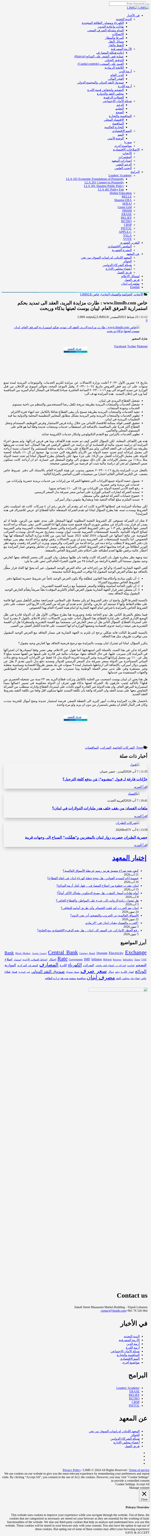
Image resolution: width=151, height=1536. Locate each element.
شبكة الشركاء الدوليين (125, 1438)
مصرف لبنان (101, 977)
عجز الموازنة (24, 972)
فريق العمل (132, 1446)
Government (76, 959)
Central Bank (63, 952)
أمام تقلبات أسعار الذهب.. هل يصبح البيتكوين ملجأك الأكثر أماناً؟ (98, 893)
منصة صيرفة (68, 978)
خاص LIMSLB (89, 294)
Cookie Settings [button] (125, 1484)
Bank (9, 952)
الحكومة (130, 965)
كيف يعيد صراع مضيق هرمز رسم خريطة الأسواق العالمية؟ (101, 870)
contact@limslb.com (113, 1310)
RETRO (134, 1398)
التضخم (141, 965)
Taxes (140, 747)
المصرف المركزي (27, 965)
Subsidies (128, 959)
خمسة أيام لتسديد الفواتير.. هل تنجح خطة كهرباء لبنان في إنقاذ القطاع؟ (93, 878)
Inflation (96, 959)
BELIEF (134, 1395)
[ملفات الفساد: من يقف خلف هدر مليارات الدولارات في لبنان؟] (134, 793)
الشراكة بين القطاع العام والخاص (110, 966)
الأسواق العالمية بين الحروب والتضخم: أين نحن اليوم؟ (104, 915)
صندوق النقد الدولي (48, 971)
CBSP (136, 1402)
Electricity (116, 953)
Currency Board (87, 953)
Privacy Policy (72, 1470)
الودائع (140, 971)
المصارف (48, 964)
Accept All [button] (142, 1484)
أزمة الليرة (133, 1347)
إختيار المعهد (129, 857)
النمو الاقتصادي (130, 1358)
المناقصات (92, 747)
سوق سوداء (72, 972)
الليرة (63, 965)
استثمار (17, 959)
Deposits (102, 953)
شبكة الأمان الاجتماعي (125, 1351)
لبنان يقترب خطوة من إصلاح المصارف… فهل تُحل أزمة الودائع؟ (97, 885)
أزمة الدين (133, 1343)
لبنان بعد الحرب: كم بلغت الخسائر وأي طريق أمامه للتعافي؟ (100, 908)
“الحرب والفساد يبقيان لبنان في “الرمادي (112, 923)
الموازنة (10, 965)
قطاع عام (135, 978)
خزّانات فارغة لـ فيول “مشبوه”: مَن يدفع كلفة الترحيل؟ (105, 779)
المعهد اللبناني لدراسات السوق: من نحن (114, 1431)
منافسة (81, 978)
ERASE (134, 1391)
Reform (107, 959)
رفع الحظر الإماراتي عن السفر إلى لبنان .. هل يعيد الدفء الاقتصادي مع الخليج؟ (88, 930)
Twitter (131, 346)
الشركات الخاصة (124, 747)
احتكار (52, 959)
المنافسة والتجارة (128, 1355)
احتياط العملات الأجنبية (34, 959)
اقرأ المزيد (140, 786)
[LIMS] (138, 7)
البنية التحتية (132, 1336)
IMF (87, 959)
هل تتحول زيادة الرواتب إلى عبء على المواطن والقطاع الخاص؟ (97, 900)
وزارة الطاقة (52, 978)
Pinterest (142, 346)
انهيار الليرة (127, 971)
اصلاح (8, 959)
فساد (14, 971)
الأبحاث (138, 294)
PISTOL (134, 1405)
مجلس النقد (123, 978)
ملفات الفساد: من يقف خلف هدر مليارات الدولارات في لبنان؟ (99, 808)
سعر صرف (93, 971)
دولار (111, 971)
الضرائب (105, 747)
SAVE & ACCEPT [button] (137, 1532)
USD (144, 959)
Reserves (117, 959)
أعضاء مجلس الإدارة (126, 1442)
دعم (117, 971)
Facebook (120, 346)
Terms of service (139, 1470)
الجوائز (135, 1435)
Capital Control (39, 953)
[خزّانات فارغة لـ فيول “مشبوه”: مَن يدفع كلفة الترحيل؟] (135, 764)
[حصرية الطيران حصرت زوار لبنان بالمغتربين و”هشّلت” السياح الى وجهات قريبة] (128, 823)
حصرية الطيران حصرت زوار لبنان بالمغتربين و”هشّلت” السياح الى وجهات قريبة (86, 837)
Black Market (23, 953)
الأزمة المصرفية (129, 1340)
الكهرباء (75, 964)
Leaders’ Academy (128, 1388)
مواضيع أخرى (131, 1362)
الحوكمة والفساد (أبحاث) (116, 294)
